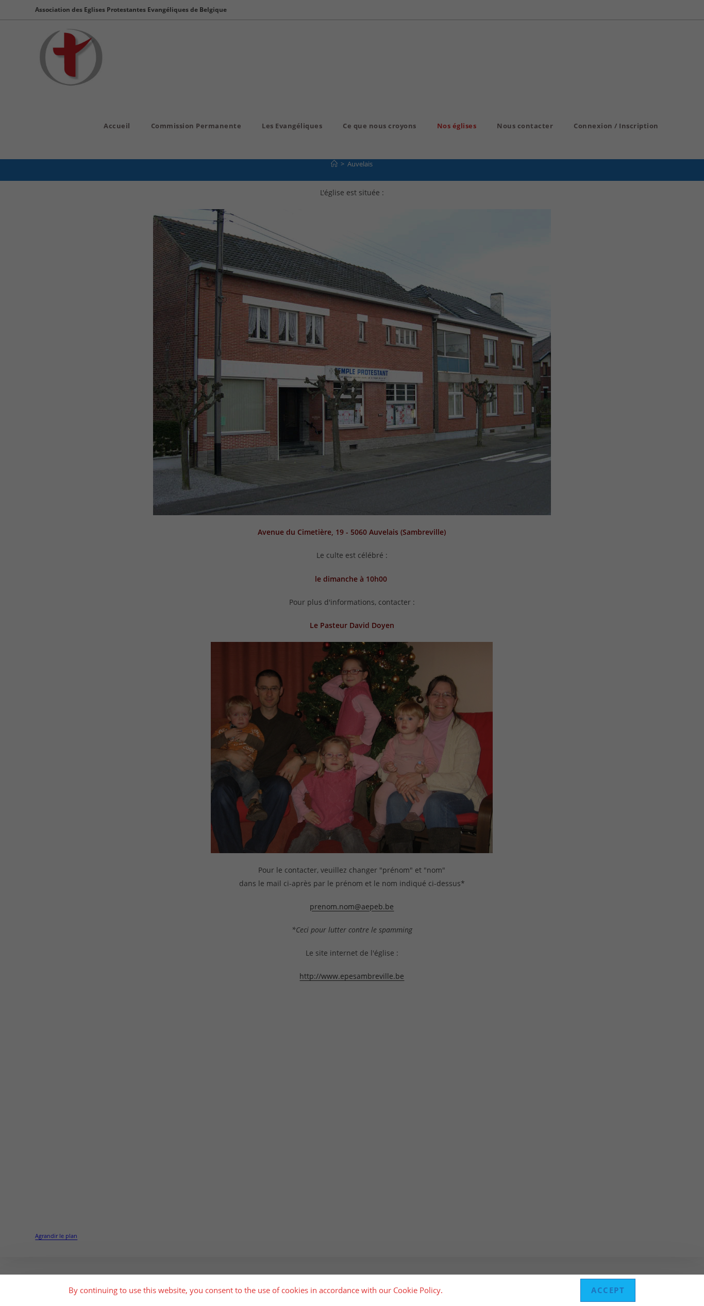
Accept (608, 1290)
